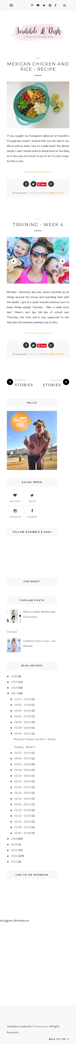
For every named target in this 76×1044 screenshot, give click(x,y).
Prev (14, 261)
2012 (14, 856)
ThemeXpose (40, 1026)
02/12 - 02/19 (22, 798)
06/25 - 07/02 (22, 716)
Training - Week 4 (38, 224)
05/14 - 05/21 (22, 733)
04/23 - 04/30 (22, 764)
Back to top (58, 1039)
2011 (14, 861)
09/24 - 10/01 (22, 710)
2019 (14, 681)
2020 (14, 676)
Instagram (15, 517)
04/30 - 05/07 (22, 758)
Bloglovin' (15, 501)
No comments (19, 192)
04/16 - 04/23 (22, 769)
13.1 (38, 219)
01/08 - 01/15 (22, 827)
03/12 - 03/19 (22, 781)
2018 (14, 687)
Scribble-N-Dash (55, 192)
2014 (14, 844)
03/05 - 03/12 (22, 787)
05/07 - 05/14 (22, 752)
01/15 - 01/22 (22, 821)
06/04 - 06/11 (22, 722)
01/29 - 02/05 (22, 810)
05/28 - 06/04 (22, 727)
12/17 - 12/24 (22, 699)
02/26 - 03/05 (22, 792)
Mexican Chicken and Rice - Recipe (38, 66)
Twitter (32, 501)
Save (43, 184)
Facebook (32, 517)
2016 (14, 838)
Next (62, 261)
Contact (12, 631)
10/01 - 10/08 (22, 704)
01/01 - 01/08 (22, 833)
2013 (14, 850)
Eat (38, 58)
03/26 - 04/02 (22, 775)
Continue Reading (37, 172)
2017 (14, 693)
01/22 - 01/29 (22, 815)
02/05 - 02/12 (22, 804)
